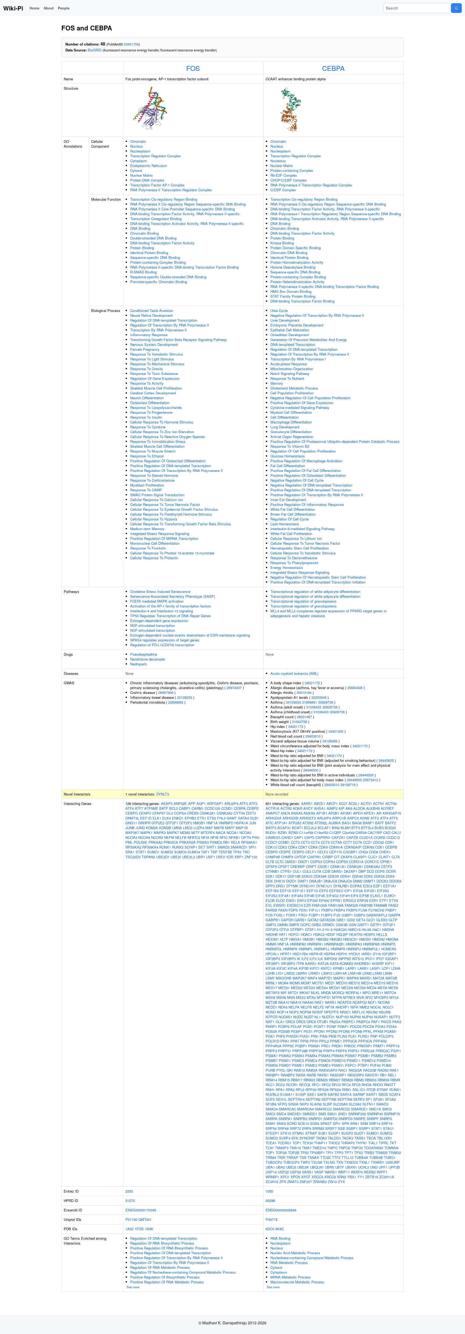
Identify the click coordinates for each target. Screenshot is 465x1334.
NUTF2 (394, 1016)
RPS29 (335, 1089)
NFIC (224, 837)
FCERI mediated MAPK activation (157, 601)
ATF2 (243, 803)
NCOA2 (245, 832)
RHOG (378, 1084)
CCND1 (227, 808)
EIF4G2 (332, 895)
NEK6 (282, 1007)
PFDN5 (344, 1031)
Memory (276, 383)
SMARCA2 (287, 1108)
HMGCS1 (350, 939)
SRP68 (283, 1128)
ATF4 (129, 808)
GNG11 (131, 822)
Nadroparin (138, 663)
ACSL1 (354, 803)
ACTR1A (272, 808)
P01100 (131, 1219)
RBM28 (347, 1079)
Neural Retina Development (151, 315)
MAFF (230, 827)
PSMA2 (285, 1055)
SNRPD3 (346, 1118)
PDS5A (271, 1031)
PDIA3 (380, 1026)
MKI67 (305, 992)
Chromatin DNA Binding (288, 252)
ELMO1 (390, 895)
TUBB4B (376, 1157)
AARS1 (307, 803)
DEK (269, 881)
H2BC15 (354, 929)
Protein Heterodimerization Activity (297, 281)
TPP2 (338, 1152)
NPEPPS (331, 1012)
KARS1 (311, 963)
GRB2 (316, 924)
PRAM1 (314, 1045)
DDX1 (270, 876)
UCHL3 (363, 1167)
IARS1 (366, 953)
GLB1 (254, 818)
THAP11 (320, 1142)
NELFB (180, 837)
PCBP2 (284, 1026)
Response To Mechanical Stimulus (157, 363)
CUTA (316, 871)
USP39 (295, 1172)
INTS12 (358, 958)
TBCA (371, 1138)
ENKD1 (178, 818)
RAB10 (299, 1070)
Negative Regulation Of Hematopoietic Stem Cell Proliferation (318, 577)
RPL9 (300, 1089)
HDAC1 (306, 934)
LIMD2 (289, 973)
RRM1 (346, 1089)
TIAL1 (373, 1142)
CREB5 (193, 813)
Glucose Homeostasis (287, 455)
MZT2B (271, 1002)
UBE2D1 (163, 856)
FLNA (362, 910)
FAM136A (336, 905)
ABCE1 (319, 803)
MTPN (337, 997)
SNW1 (271, 1123)
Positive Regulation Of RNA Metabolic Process (167, 1281)
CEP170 (335, 851)
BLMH (345, 827)
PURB (270, 1070)
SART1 (371, 1094)
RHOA (367, 1084)
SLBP (327, 1104)
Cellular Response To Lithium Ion (296, 538)
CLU (169, 813)
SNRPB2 (300, 1118)
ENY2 (301, 900)
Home (34, 8)
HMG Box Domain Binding (290, 291)
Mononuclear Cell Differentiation (154, 543)
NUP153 (342, 1016)
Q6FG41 (145, 1219)
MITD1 (293, 992)
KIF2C (282, 968)
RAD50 (383, 1070)
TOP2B (293, 1152)
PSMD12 (369, 1060)
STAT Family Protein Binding (292, 296)
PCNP (331, 1026)
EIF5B (364, 895)
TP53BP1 (317, 1152)
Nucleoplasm (140, 151)
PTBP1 (363, 1065)
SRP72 (295, 1128)
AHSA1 (320, 808)
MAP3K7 (132, 832)
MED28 (347, 987)
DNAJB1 (316, 881)
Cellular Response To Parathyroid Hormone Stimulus (171, 514)
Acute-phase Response (288, 363)
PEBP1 (296, 1031)
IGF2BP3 (288, 958)
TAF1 (205, 851)
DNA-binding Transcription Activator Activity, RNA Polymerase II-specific (187, 223)
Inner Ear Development (288, 499)
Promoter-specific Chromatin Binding (158, 281)
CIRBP (327, 856)
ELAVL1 (376, 895)
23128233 (184, 697)
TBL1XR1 (384, 1138)
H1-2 (320, 929)
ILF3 (312, 958)
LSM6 (387, 973)
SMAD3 (223, 847)
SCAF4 (394, 1094)
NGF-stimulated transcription (152, 625)
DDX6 (390, 876)
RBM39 (383, 1079)
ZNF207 (306, 1181)
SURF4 (284, 1138)
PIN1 (256, 837)
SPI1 (252, 847)
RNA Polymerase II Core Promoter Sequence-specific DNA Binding (182, 208)
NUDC (298, 1016)
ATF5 (393, 818)
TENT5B (225, 851)
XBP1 (239, 856)
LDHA (395, 968)
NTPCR (271, 1016)
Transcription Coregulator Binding (156, 218)
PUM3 (387, 1065)
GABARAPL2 (376, 915)
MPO (366, 992)
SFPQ (282, 1104)
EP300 (312, 900)
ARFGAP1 (215, 803)
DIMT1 (303, 881)
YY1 (360, 1176)
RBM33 (370, 1079)
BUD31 (271, 832)
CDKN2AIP (352, 847)
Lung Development (285, 426)
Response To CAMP (146, 489)
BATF (163, 808)
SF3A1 (378, 1099)
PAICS (386, 1021)
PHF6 (280, 1036)
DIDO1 (291, 881)
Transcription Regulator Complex (155, 155)
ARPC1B (339, 818)
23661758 (131, 44)
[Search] (456, 8)
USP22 (283, 1172)
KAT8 (334, 963)
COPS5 (342, 861)
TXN (339, 1162)
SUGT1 (359, 1133)
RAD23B (369, 1070)
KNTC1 (326, 968)
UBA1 (270, 1167)
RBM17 (296, 1079)
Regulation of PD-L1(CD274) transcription (162, 644)
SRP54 (271, 1128)
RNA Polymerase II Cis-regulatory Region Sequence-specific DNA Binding (188, 204)
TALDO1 (334, 1138)
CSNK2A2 (224, 813)
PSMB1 (364, 1055)
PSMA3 (203, 842)
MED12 (354, 982)
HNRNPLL (322, 948)
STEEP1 (272, 1133)
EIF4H (345, 895)
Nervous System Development (154, 344)
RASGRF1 (338, 1075)
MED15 (379, 982)
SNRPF (373, 1118)
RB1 (226, 842)
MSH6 (281, 997)
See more (132, 1287)
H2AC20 (340, 929)
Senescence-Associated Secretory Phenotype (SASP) (172, 596)
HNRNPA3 (354, 944)
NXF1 (270, 1021)
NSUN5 (384, 1012)
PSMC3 (298, 1060)
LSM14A (340, 973)
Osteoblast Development (289, 334)
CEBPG (131, 813)
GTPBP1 (297, 929)
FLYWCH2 (376, 910)
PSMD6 (272, 1065)
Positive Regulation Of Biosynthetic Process (165, 1277)
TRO (246, 851)
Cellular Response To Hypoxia (153, 519)
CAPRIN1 (322, 837)
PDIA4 (391, 1026)
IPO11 (370, 958)
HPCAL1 (272, 953)
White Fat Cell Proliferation (291, 533)
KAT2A (323, 963)
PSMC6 (324, 1060)
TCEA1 (271, 1142)
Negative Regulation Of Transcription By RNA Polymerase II (317, 315)
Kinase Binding (282, 242)
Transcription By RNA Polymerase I (298, 359)
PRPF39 (315, 1050)
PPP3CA (365, 1041)
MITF (195, 832)
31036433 (313, 707)
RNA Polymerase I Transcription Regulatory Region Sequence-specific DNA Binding (335, 213)
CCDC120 (212, 808)
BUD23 (390, 827)
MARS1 (366, 978)
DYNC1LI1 (324, 885)
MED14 (367, 982)
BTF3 (355, 827)
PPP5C (288, 1045)
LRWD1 (314, 973)
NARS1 (330, 1002)
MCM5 (295, 982)
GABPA (394, 915)
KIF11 (389, 963)
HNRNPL (306, 948)
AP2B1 (333, 813)
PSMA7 (351, 1055)
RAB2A (312, 1070)
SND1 (342, 1113)
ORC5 (300, 1021)
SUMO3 (180, 851)
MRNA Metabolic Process (290, 1277)
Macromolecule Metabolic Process (297, 1281)
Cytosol (136, 170)
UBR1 (200, 856)
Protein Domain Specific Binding (295, 247)
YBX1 (351, 1176)
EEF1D (146, 818)
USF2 (220, 856)
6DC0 (270, 1228)
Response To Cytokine (147, 426)
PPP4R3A (273, 1045)
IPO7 (380, 958)
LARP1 (351, 968)
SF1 (369, 1099)
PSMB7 (272, 1060)
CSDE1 (323, 866)
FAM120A (319, 905)
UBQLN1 (317, 1167)
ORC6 (311, 1021)
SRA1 (130, 851)
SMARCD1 (239, 847)
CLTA (396, 856)
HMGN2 (378, 939)
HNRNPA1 (315, 944)
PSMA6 (338, 1055)
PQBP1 (301, 1045)
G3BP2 (359, 915)
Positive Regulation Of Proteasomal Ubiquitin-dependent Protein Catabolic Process (335, 441)
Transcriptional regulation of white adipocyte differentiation (315, 591)
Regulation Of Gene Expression (154, 378)
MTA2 (311, 997)
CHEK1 (385, 851)
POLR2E (140, 842)
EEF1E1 (298, 890)
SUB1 (322, 1133)
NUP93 (367, 1016)
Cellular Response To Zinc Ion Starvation (162, 431)
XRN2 (341, 1176)
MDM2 (185, 832)
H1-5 (329, 929)
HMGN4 (392, 939)
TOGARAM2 (373, 1147)
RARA (300, 1075)
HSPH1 (342, 953)
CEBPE (253, 808)
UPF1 (383, 1167)
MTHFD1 (324, 997)
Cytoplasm (138, 160)
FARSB (271, 910)
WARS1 (331, 1172)
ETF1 (383, 900)
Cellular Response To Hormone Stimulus (161, 422)
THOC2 (334, 1142)
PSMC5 (216, 842)
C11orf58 (306, 832)
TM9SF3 (281, 1147)
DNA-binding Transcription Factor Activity (162, 242)
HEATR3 (355, 934)
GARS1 (300, 919)
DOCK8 (395, 881)
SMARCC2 (323, 1108)
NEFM (169, 837)
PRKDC (350, 1045)
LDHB (270, 973)
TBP (213, 851)
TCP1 (297, 1142)
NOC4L (376, 1007)
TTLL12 (347, 1157)
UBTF (339, 1167)
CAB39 (361, 832)
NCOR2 (157, 837)
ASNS (364, 818)
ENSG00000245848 (281, 1210)
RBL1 (392, 1075)
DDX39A (320, 876)
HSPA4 (329, 953)
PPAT (294, 1041)
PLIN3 (342, 1036)
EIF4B (309, 895)
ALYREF (387, 808)
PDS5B (284, 1031)
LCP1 (386, 968)
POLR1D (272, 1041)
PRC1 (325, 1045)
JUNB (130, 827)
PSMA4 (311, 1055)
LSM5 (377, 973)
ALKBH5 (373, 808)
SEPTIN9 (344, 1099)
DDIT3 (251, 813)
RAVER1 (372, 1075)
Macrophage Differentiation (291, 422)
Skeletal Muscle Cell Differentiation (157, 446)
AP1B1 (321, 813)
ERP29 (362, 900)
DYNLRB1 (341, 885)
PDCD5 (355, 1026)
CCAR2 (379, 837)
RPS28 (323, 1089)
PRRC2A (368, 1050)
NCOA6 (144, 837)
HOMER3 (388, 948)
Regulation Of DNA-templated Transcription (163, 320)
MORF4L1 (353, 992)
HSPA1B (316, 953)
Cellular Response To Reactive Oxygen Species (167, 436)
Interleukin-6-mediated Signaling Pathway (302, 528)
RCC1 (270, 1084)
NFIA (205, 837)
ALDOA (359, 808)
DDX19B (294, 876)
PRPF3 (271, 1050)
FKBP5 (351, 910)
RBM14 (271, 1079)
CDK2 (282, 847)
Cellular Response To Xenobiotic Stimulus (303, 552)
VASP (319, 1172)
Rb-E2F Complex (283, 175)
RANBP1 (273, 1075)
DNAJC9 (345, 881)
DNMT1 (369, 881)
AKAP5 (166, 803)
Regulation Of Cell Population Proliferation (303, 451)
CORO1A (356, 861)
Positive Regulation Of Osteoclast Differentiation (168, 460)
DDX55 (379, 876)
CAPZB (352, 837)
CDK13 (271, 847)
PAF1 (375, 1021)
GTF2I (284, 929)
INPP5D (344, 958)
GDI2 (351, 919)
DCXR (391, 871)
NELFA (294, 1007)
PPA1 (284, 1041)
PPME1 (336, 1041)
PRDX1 (337, 1045)
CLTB (270, 861)
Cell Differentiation (284, 417)
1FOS (139, 1228)
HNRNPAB (371, 944)
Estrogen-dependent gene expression (159, 620)
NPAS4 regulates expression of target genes (164, 639)
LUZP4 (198, 827)
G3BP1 (347, 915)
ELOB (270, 900)
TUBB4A (361, 1157)
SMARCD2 (341, 1108)
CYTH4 (239, 813)
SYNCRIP (307, 1138)
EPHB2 (190, 818)
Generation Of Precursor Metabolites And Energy (308, 339)
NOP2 (294, 1012)
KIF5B (304, 968)
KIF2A (271, 968)
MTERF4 (208, 832)
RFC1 (316, 1084)
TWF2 (305, 1162)
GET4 (360, 919)
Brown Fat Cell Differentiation (293, 514)
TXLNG (329, 1162)
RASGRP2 (355, 1075)
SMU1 (332, 1113)
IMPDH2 (330, 958)
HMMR (271, 944)
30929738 (325, 702)
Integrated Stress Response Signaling (159, 533)
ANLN (285, 813)
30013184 (304, 692)
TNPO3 (357, 1147)
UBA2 (280, 1167)
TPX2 (358, 1152)
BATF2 (390, 822)
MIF (284, 992)
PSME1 (298, 1065)
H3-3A (366, 929)
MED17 (271, 987)
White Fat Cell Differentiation (292, 509)
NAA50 (307, 1002)
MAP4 (312, 978)
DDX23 (307, 876)
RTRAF (382, 1089)
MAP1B (242, 827)
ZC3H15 (272, 1181)
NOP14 (282, 1012)
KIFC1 (315, 968)
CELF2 (322, 851)
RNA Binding (280, 1238)
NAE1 (319, 1002)
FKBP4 (339, 910)
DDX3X (333, 876)
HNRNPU (353, 948)
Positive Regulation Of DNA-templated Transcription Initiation (317, 582)
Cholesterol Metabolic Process (294, 388)
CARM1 (198, 808)
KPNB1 (338, 968)
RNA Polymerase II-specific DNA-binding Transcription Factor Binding (184, 267)
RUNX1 (165, 847)
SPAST (326, 1123)
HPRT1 (285, 953)
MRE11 (377, 992)
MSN (291, 997)
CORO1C (372, 861)
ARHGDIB (290, 818)
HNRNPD (226, 822)
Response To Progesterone (151, 412)
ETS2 (211, 818)
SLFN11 (368, 1104)
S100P (300, 1094)
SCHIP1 (191, 847)
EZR (307, 905)
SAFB (322, 1094)
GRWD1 (328, 924)
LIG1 (279, 973)
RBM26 (322, 1079)
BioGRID (94, 50)
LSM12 (326, 973)
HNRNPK (290, 948)
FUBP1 (314, 915)
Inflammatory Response (148, 334)
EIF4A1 (284, 895)
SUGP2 (347, 1133)
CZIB (326, 871)
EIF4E (320, 895)
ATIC (269, 822)
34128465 (329, 741)
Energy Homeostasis (286, 567)
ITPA (300, 963)
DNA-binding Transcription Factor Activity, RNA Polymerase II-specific (185, 213)
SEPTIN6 (329, 1099)
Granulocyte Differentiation (291, 431)
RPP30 (310, 1089)
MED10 (341, 982)
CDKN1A (336, 847)
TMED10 (319, 1147)
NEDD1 (271, 1007)
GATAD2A (327, 919)
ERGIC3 (349, 900)
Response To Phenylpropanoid (294, 562)
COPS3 (316, 861)
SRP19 (386, 1123)
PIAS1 (305, 1036)
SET (201, 847)
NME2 (364, 1007)
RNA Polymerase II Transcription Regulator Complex (171, 189)
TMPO (332, 1147)
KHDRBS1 (362, 963)
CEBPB (391, 847)
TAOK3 (347, 1138)
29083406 (354, 687)
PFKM (378, 1031)
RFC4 (346, 1084)
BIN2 (336, 827)
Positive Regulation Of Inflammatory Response (307, 504)
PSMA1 (272, 1055)
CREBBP (297, 866)
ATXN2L (321, 822)
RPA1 (280, 1089)
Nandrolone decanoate (147, 659)
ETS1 (201, 818)
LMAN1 (301, 973)
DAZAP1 (350, 871)
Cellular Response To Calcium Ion (156, 499)
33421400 (335, 731)
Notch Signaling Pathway (289, 373)
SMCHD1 (294, 1113)
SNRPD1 (315, 1118)
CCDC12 (393, 837)
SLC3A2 (355, 1104)
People (63, 8)
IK (298, 958)
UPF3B (394, 1167)
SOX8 (314, 1123)
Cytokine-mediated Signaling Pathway (299, 407)
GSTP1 (376, 924)
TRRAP (292, 1157)
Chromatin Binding (144, 233)
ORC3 (290, 1021)
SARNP (359, 1094)
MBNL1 (271, 982)
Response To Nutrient (287, 378)
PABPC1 (348, 1021)
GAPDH (287, 919)
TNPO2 (344, 1147)
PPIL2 (324, 1041)
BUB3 (379, 827)
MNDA (326, 992)
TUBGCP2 (274, 1162)
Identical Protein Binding (149, 252)
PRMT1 (379, 1045)
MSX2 (301, 997)
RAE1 (394, 1070)
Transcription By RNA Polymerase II (158, 329)
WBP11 (344, 1172)
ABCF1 (332, 803)
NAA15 (295, 1002)
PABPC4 (363, 1021)
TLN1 (270, 1147)
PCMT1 (320, 1026)
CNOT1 (303, 861)
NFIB (214, 837)
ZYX (341, 1181)
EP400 (324, 900)
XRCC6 (330, 1176)
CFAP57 (158, 813)
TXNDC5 (351, 1162)
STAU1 (388, 1128)
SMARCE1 (359, 1108)
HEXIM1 (272, 939)
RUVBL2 (272, 1094)
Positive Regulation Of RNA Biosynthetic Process (169, 1247)
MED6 (382, 987)
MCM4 (283, 982)
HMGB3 (336, 939)
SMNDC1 (310, 1113)
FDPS (293, 910)
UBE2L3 (188, 856)
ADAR (297, 808)
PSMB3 (390, 1055)
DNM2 (357, 881)
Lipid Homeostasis (284, 523)
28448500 (310, 770)
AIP (341, 808)
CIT (337, 856)
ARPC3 (353, 818)
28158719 (347, 784)
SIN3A (293, 1104)
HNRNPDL (274, 948)
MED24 (322, 987)
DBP (362, 871)
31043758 (299, 721)
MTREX (349, 997)
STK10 (285, 1133)
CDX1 (379, 847)
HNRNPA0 (298, 944)
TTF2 (336, 1157)
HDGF (330, 934)
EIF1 (348, 890)
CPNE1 (386, 861)
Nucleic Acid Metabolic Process (295, 1252)
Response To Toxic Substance (154, 373)
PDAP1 (343, 1026)
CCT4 (315, 842)
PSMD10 (339, 1060)
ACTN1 (378, 803)
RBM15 (284, 1079)
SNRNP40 (375, 1113)
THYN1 (361, 1142)
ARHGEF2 (308, 818)
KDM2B (165, 827)
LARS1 (363, 968)
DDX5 (368, 876)
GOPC (305, 924)
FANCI (393, 905)
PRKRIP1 (364, 1045)
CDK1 (389, 842)
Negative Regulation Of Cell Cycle (296, 480)
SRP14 (374, 1123)
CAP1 (298, 837)
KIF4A (293, 968)
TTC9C (325, 1157)
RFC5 (356, 1084)
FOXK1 (291, 915)
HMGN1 (365, 939)
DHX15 (279, 881)
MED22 (296, 987)
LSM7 (270, 978)
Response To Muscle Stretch (152, 451)
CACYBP (375, 832)
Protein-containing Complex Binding (158, 262)
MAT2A (379, 978)
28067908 (165, 692)
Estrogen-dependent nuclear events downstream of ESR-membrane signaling (190, 635)
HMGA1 (295, 939)
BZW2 (293, 832)
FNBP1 (391, 910)
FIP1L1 (314, 910)
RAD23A (355, 1070)
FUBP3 (326, 915)
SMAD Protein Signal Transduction (157, 494)
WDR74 (357, 1172)
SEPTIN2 (313, 1099)
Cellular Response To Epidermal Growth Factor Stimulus (174, 509)
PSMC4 (311, 1060)
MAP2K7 (300, 978)
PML (129, 842)
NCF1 (372, 1002)
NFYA (329, 1007)
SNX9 (281, 1123)
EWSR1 (279, 905)
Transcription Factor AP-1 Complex (157, 184)
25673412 (370, 779)
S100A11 (287, 1094)
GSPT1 (363, 924)
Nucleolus (278, 160)
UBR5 (329, 1167)
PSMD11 (354, 1060)
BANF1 (368, 822)
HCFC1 (294, 934)
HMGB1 (199, 822)
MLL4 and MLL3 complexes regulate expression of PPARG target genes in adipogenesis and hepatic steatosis (328, 613)
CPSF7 (283, 866)
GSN (352, 924)
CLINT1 (384, 856)
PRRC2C (383, 1050)
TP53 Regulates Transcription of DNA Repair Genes (170, 615)
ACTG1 (366, 803)
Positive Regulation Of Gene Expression (301, 402)
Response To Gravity (146, 368)
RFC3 (336, 1084)
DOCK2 (382, 881)
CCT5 (325, 842)
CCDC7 (271, 842)
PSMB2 (377, 1055)
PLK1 (352, 1036)
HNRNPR (338, 948)
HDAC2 (319, 934)
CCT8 (357, 842)
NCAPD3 (344, 1002)
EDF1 (377, 885)
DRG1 (280, 885)
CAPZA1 (338, 837)
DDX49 (357, 876)
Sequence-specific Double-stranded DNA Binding (168, 276)
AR (378, 813)
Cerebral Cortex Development (153, 392)
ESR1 (373, 900)
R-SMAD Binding (143, 272)
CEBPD (272, 851)
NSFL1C (358, 1012)
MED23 (309, 987)
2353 (129, 1191)
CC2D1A (366, 837)
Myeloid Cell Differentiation (291, 412)
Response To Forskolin (148, 548)
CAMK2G (273, 837)
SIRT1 (211, 847)
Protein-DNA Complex (147, 180)
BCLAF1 (324, 827)
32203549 (318, 697)
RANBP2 (288, 1075)
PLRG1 (363, 1036)
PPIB (304, 1041)
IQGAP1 (391, 958)
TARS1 (359, 1138)
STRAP (311, 1133)
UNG (374, 1167)
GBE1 (341, 919)
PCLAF (296, 1026)
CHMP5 (287, 856)
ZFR (282, 1181)
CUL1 (297, 871)
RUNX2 (178, 847)
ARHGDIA (273, 818)
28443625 (386, 760)
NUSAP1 (381, 1016)
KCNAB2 (346, 963)
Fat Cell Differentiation (287, 465)
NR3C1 (345, 1012)
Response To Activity (147, 383)
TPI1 (329, 1152)
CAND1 (287, 837)
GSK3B (342, 924)
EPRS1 (336, 900)
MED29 (360, 987)
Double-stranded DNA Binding (153, 238)
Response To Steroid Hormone (154, 475)
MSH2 (270, 997)
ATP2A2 (294, 822)
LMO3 (187, 827)
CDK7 (302, 847)
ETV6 (393, 900)
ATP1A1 (280, 822)
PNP (374, 1036)
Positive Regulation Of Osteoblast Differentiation (308, 475)
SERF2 (359, 1099)
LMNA (177, 827)
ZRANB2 (320, 1181)
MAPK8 (353, 978)
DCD (370, 871)
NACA (221, 832)
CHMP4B (273, 856)
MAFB (219, 827)
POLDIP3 (386, 1036)
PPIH (314, 1041)
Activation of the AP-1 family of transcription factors (170, 606)
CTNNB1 (272, 871)
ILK (320, 958)
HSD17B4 (300, 953)
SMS (322, 1113)
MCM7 (306, 982)
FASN (282, 910)
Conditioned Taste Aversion (151, 310)
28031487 (304, 716)
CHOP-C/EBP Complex (288, 180)
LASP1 (375, 968)
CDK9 (323, 847)
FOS (193, 68)
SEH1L (281, 1099)
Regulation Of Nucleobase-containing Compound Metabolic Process (183, 1272)
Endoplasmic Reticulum (148, 165)
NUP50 (355, 1016)
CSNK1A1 (338, 866)
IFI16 (377, 953)
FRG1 (303, 915)
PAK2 (396, 1021)
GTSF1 (310, 929)
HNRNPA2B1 (334, 944)
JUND (140, 827)
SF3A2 (390, 1099)
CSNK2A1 (208, 813)
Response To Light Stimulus (152, 359)
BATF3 (271, 827)
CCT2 (295, 842)
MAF (209, 827)
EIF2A (358, 890)
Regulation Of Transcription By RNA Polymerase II (169, 325)
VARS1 (307, 1172)
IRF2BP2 (288, 963)
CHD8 (373, 851)
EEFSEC (336, 890)
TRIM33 (395, 1152)
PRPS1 (354, 1050)
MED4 (371, 987)
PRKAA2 (156, 842)
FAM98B (380, 905)
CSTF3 (386, 866)
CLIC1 (373, 856)
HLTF (284, 939)
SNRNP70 (392, 1113)
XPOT (306, 1176)
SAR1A (346, 1094)
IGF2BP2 (273, 958)
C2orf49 (348, 832)
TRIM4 (271, 1157)
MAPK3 (160, 832)
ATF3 (253, 803)
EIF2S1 (370, 890)
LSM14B (354, 973)
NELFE (318, 1007)
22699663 (175, 702)
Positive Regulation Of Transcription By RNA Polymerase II (176, 470)
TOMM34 (391, 1147)
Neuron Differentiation (147, 397)
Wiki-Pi (13, 8)
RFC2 (326, 1084)
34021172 (312, 682)
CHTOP (300, 856)
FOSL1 (279, 915)
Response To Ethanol (147, 455)
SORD (292, 1123)
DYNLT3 (162, 794)
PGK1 (270, 1036)
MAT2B (391, 978)
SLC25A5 (340, 1104)
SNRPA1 (285, 1118)
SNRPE (360, 1118)
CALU (396, 832)
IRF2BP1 (273, 963)
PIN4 (323, 1036)
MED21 (284, 987)
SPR (345, 1123)
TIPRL (384, 1142)
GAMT (232, 818)
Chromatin (138, 141)
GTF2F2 (185, 822)
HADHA (388, 929)
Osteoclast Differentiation (150, 402)
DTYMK (292, 885)
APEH (358, 813)
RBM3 (359, 1079)
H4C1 (376, 929)
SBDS (383, 1094)
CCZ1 (367, 842)
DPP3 (270, 885)
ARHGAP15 (391, 813)
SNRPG (386, 1118)
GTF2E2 (158, 822)
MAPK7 (173, 832)
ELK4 (166, 818)
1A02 (129, 1228)
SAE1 (311, 1094)
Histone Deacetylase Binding (292, 267)
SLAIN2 (316, 1104)
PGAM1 (390, 1031)
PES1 (308, 1031)
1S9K (149, 1228)
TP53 (237, 851)
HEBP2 (369, 934)
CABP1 (185, 808)
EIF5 (354, 895)
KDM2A (152, 827)
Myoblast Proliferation (147, 485)
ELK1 (157, 818)
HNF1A (212, 822)
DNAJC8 (330, 881)
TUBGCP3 (291, 1162)
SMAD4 (272, 1108)
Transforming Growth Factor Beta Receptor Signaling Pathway (178, 339)
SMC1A (375, 1108)
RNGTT (390, 1084)
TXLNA (316, 1162)
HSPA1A (241, 822)
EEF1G (312, 890)
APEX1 (369, 813)
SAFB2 (333, 1094)
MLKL (315, 992)
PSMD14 (384, 1060)
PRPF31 (284, 1050)
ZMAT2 (292, 1181)
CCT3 (305, 842)
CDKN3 (368, 847)
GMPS (294, 924)
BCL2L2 (310, 827)
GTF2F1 (171, 822)
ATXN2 (307, 822)
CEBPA (333, 68)
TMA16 (295, 1147)
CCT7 (347, 842)
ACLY (343, 803)
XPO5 (295, 1176)
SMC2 (387, 1108)
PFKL (367, 1031)
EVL (269, 905)
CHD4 (363, 851)
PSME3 (324, 1065)
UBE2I (176, 856)
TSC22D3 (132, 856)
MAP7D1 (325, 978)
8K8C (279, 1228)
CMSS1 (291, 861)
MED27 (334, 987)
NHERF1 (342, 1007)
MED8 (393, 987)
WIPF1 (382, 1172)
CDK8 (313, 847)
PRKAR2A (187, 842)
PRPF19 (392, 1045)
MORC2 (338, 992)
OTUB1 (322, 1021)
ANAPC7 (273, 813)
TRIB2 (369, 1152)
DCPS (380, 871)
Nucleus (136, 146)
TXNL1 (364, 1162)
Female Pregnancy (145, 349)
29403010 (312, 736)
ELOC (280, 900)
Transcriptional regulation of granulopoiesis (303, 601)
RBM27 (334, 1079)
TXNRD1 (378, 1162)
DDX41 (345, 876)
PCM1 (308, 1026)
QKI (290, 1070)
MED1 (330, 982)
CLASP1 (360, 856)
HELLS (381, 934)
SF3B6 (271, 1104)
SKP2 (304, 1104)
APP (191, 803)
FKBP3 (327, 910)
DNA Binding (140, 228)
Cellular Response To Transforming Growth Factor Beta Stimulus (180, 523)
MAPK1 (146, 832)
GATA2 (312, 919)
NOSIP (317, 1012)
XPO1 (285, 1176)
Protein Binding (142, 247)
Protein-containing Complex (291, 170)
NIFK (354, 1007)
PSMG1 (338, 1065)
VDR (229, 856)
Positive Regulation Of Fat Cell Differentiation (305, 470)
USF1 (210, 856)
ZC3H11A (386, 1176)
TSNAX (313, 1157)
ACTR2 (286, 808)
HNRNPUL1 (371, 948)
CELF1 (310, 851)
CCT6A (336, 842)
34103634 (293, 702)
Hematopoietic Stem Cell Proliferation (299, 548)
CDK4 (292, 847)
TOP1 (270, 1152)
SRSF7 (331, 1128)
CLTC (279, 861)
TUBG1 (390, 1157)
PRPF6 (341, 1050)
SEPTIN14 (296, 1099)
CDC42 (378, 842)
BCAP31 (284, 827)
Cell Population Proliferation (291, 392)
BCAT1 (297, 827)
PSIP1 (396, 1050)
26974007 (234, 687)
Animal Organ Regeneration (291, 436)
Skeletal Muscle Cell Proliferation (156, 388)
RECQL (305, 1084)
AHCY (308, 808)
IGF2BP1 (389, 953)
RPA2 (290, 1089)
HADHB (272, 934)
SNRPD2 (330, 1118)
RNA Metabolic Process (289, 1262)
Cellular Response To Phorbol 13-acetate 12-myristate (172, 552)
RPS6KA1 (249, 842)
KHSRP (378, 963)
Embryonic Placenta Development (296, 325)
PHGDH (292, 1036)
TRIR (281, 1157)
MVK (360, 997)
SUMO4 (194, 851)
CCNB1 (284, 842)
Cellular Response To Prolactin (154, 557)
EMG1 (291, 900)
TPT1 (348, 1152)
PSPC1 (351, 1065)
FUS (336, 915)
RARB (311, 1075)
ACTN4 (391, 803)
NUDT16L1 (312, 1016)
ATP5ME (151, 808)
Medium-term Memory (147, 528)
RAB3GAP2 (328, 1070)
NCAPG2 (360, 1002)
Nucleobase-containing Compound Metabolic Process (312, 1257)
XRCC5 (317, 1176)
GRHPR (144, 822)
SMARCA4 (305, 1108)
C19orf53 (321, 832)
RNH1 (270, 1089)
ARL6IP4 (231, 803)
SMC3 (270, 1113)
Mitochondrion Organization (291, 368)
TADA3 (321, 1138)
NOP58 (305, 1012)
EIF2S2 (383, 890)
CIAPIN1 (314, 856)
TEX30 (307, 1142)
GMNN (282, 924)
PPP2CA (350, 1041)
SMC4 (281, 1113)
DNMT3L (132, 818)
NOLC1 (388, 1007)
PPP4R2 (380, 1041)
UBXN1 (351, 1167)
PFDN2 (331, 1031)
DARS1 (337, 871)
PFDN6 (356, 1031)
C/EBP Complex (283, 189)
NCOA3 (131, 837)
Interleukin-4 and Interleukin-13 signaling (161, 610)
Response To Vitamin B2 (289, 446)
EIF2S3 (271, 895)
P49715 (271, 1219)
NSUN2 (372, 1012)
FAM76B (366, 905)
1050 (269, 1191)
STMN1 (298, 1133)
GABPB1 (273, 919)
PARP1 (271, 1026)
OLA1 (280, 1021)
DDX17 (281, 876)
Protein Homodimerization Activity (296, 262)
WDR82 (370, 1172)
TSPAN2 (148, 856)
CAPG (309, 837)
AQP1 (201, 803)
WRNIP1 (272, 1176)
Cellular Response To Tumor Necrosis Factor (165, 504)
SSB (341, 1128)
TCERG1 (284, 1142)
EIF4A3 (297, 895)
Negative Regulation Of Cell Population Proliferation (310, 397)
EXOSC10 (295, 905)
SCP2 (270, 1099)
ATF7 (139, 808)
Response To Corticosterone (152, 480)
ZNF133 (251, 856)
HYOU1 (354, 953)
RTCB (371, 1089)
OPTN (246, 837)
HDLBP (342, 934)
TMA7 (306, 1147)
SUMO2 (167, 851)
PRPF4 (328, 1050)
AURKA (335, 822)
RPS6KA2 (133, 847)
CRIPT (311, 866)
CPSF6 (271, 866)
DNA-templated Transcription (292, 344)
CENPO (145, 813)
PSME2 (311, 1065)
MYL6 (394, 997)
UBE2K (303, 1167)
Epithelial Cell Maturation (289, 329)
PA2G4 (334, 1021)
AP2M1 (346, 813)
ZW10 (332, 1181)
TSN (302, 1157)
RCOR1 (292, 1084)
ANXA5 (296, 813)
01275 (130, 1200)
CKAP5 (346, 856)
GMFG (271, 924)
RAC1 (342, 1070)
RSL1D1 (359, 1089)
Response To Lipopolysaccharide (156, 407)
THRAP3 (348, 1142)
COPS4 (180, 813)
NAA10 (283, 1002)
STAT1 (141, 851)
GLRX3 (382, 919)
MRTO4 (390, 992)
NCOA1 (232, 832)
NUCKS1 (285, 1016)
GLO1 (370, 919)
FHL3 (221, 818)
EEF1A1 (389, 885)
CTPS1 (286, 871)
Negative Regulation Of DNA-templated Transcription (311, 485)
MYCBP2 (381, 997)
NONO (271, 1012)
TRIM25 (381, 1152)
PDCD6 (368, 1026)
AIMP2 (332, 808)
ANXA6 (309, 813)
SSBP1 (352, 1128)
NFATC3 (194, 837)
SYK (294, 1138)
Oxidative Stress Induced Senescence (160, 591)
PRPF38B (300, 1050)
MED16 (392, 982)
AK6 (349, 808)
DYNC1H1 (307, 885)
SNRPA (271, 1118)
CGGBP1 (350, 851)
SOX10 (303, 1123)
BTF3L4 (367, 827)
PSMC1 (285, 1060)
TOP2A (281, 1152)
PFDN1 (319, 1031)
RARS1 (323, 1075)
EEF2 (323, 890)
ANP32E (180, 803)
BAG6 (357, 822)
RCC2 (280, 1084)
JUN (252, 822)
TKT (393, 1142)
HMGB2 (322, 939)
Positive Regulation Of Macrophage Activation (306, 460)
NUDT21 (328, 1016)
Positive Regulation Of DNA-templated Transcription (170, 465)
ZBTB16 (371, 1176)
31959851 (309, 702)
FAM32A (351, 905)
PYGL (281, 1070)
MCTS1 (318, 982)
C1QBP (335, 832)
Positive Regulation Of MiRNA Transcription (164, 538)
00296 (270, 1200)
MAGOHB (283, 978)
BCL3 (173, 808)
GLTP (393, 919)
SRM (364, 1123)
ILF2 (304, 958)
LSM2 (367, 973)
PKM (332, 1036)
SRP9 (306, 1128)
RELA (235, 842)
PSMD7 (285, 1065)
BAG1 (346, 822)
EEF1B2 (272, 890)
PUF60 (375, 1065)
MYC (369, 997)
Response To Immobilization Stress (158, 441)
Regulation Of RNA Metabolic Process (160, 1267)
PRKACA (171, 842)
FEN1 (303, 910)
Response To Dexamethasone (293, 557)
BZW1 (282, 832)
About (49, 8)
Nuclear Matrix (141, 175)
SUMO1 (153, 851)
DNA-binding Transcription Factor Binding (302, 301)
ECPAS (356, 885)
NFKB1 (234, 837)
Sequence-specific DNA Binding (155, 257)
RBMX (395, 1079)
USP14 (271, 1172)
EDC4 (367, 885)
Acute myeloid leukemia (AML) (294, 673)
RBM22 (309, 1079)
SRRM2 (318, 1128)
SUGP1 (334, 1133)
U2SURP (393, 1162)
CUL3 (306, 871)
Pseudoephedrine (143, 654)
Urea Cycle (279, 310)
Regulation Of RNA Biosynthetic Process (162, 1243)
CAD (386, 832)
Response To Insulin (146, 417)
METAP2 (273, 992)
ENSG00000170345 (140, 1210)
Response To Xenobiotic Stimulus (156, 354)
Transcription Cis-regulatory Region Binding (163, 199)
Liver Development (285, 320)
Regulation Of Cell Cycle (289, 519)
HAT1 (283, 934)
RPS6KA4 (150, 847)
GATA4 (243, 818)
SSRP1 (364, 1128)
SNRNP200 (357, 1113)
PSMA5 (324, 1055)
